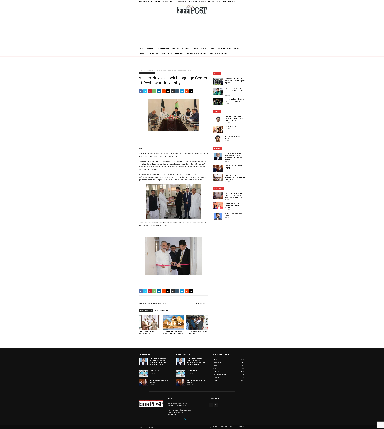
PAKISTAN (211, 1)
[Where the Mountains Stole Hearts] (218, 216)
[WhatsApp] (154, 91)
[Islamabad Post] (192, 9)
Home (142, 48)
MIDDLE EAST (179, 53)
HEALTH (218, 1)
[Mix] (187, 91)
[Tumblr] (177, 91)
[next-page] (143, 337)
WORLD (203, 48)
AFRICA (224, 1)
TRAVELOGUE (202, 1)
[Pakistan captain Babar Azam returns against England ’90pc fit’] (218, 91)
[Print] (173, 91)
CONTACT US (231, 1)
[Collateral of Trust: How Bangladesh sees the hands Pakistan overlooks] (218, 118)
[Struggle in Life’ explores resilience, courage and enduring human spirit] (173, 322)
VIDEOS (142, 53)
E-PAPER (150, 48)
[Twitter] (145, 91)
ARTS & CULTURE (192, 1)
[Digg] (191, 91)
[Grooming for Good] (218, 129)
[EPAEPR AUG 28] (143, 373)
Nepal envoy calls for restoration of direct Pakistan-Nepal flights (235, 177)
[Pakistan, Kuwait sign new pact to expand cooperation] (149, 322)
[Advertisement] (192, 31)
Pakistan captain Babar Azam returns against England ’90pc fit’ (234, 91)
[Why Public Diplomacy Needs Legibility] (218, 138)
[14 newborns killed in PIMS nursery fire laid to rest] (197, 322)
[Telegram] (182, 91)
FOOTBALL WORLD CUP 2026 (196, 53)
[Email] (168, 91)
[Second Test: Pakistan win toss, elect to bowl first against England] (218, 81)
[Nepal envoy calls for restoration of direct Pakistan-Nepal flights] (218, 177)
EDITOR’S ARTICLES (162, 48)
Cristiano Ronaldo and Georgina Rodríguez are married (232, 205)
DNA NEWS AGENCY (167, 1)
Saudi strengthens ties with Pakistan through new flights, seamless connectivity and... (234, 195)
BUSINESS (212, 48)
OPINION (158, 1)
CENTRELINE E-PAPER (181, 1)
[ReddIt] (164, 91)
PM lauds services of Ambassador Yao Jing (153, 304)
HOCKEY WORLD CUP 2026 (218, 53)
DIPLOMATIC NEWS (225, 48)
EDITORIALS (186, 48)
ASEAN (195, 48)
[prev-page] (140, 337)
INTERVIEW (175, 48)
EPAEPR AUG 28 (155, 371)
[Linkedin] (159, 91)
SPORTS (237, 48)
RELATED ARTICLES (146, 310)
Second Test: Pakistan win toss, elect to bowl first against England (235, 81)
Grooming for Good (231, 126)
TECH (170, 53)
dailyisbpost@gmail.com (184, 419)
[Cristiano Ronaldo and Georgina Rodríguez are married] (218, 205)
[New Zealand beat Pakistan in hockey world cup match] (218, 101)
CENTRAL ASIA (153, 53)
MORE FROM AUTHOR (162, 310)
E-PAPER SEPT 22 (202, 304)
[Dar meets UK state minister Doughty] (218, 168)
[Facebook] (141, 91)
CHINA (163, 53)
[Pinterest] (150, 91)
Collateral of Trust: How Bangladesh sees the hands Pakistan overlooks (234, 118)
